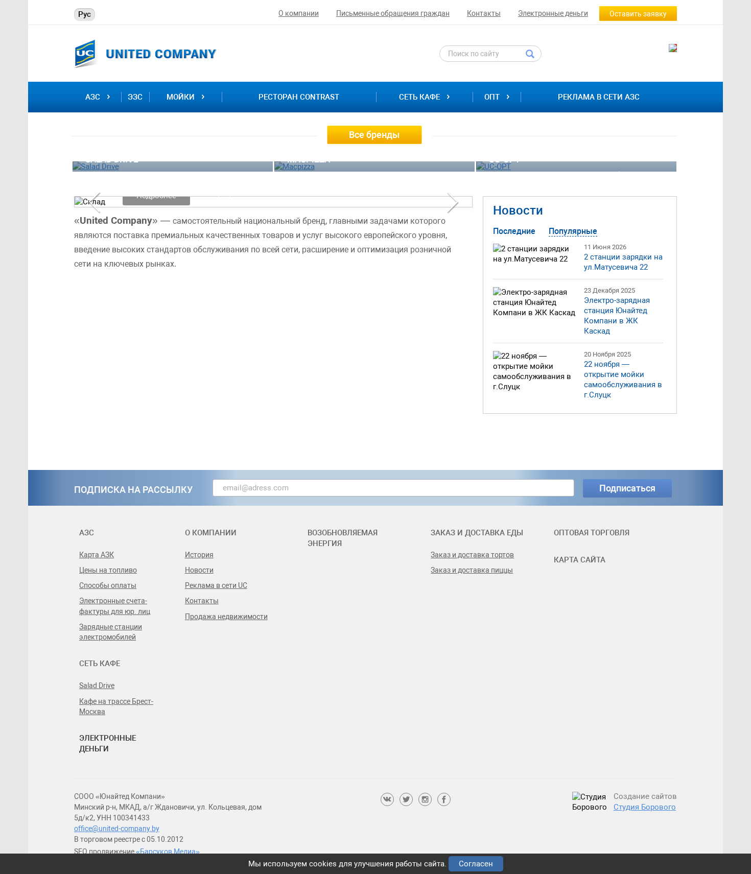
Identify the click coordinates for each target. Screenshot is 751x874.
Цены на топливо (108, 570)
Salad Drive (96, 685)
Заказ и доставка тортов (472, 555)
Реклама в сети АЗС (599, 97)
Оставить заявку (638, 14)
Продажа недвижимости (226, 616)
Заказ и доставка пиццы (472, 570)
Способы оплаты (107, 585)
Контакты (484, 13)
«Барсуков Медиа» (168, 851)
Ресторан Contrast (299, 97)
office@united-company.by (116, 828)
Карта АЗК (96, 555)
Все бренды (374, 134)
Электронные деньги (553, 13)
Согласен (476, 863)
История (199, 555)
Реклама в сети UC (216, 585)
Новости (518, 210)
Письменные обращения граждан (393, 13)
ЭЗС (135, 97)
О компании (298, 13)
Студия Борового (645, 807)
